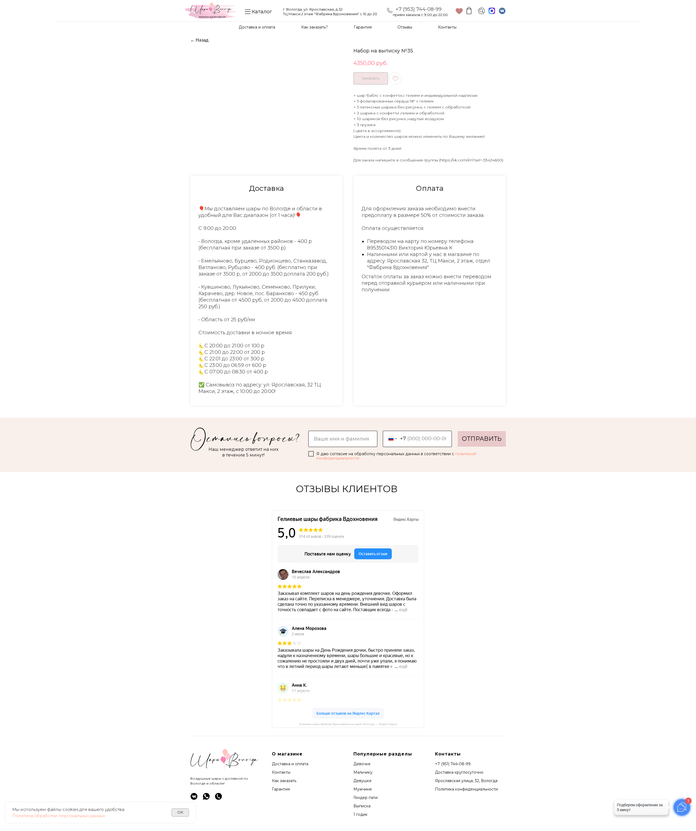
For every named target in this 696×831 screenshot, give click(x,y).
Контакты (447, 27)
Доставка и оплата (257, 27)
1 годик (360, 814)
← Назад (199, 40)
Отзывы (404, 27)
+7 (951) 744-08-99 (453, 763)
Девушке (362, 780)
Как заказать (284, 780)
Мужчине (362, 789)
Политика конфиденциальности (466, 789)
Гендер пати (365, 797)
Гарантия (363, 27)
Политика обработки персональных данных (58, 815)
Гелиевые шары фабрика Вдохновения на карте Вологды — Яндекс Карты (348, 724)
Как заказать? (314, 27)
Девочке (362, 763)
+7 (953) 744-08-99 (419, 9)
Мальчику (362, 772)
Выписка (362, 806)
